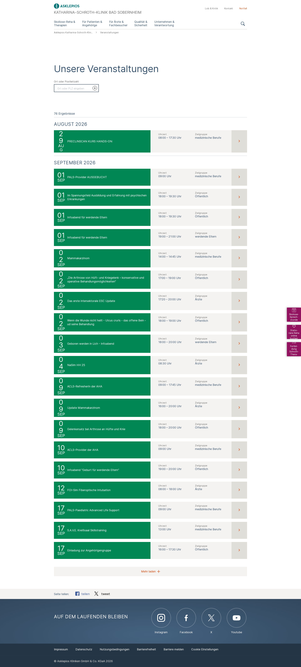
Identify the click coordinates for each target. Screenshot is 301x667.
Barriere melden (174, 649)
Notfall (243, 8)
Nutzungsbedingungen (114, 649)
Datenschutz (83, 649)
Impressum (61, 649)
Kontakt (228, 8)
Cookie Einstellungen (204, 649)
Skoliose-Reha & (64, 23)
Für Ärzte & (118, 23)
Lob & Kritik (211, 8)
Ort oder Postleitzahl (66, 81)
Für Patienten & (92, 23)
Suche (243, 24)
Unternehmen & (164, 23)
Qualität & (140, 23)
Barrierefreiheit (146, 649)
